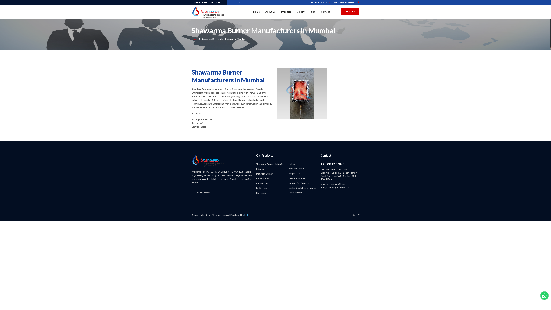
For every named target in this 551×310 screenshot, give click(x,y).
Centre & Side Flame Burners (302, 187)
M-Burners (261, 188)
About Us (270, 11)
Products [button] (286, 11)
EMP (246, 214)
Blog (312, 11)
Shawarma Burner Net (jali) (269, 164)
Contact (325, 11)
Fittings (260, 168)
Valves (291, 163)
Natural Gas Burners (298, 183)
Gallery (301, 11)
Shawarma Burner (297, 178)
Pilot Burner (262, 183)
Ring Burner (294, 173)
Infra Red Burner (296, 168)
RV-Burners (262, 192)
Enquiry (350, 11)
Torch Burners (295, 192)
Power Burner (263, 178)
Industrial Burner (264, 173)
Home (256, 11)
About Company (203, 192)
